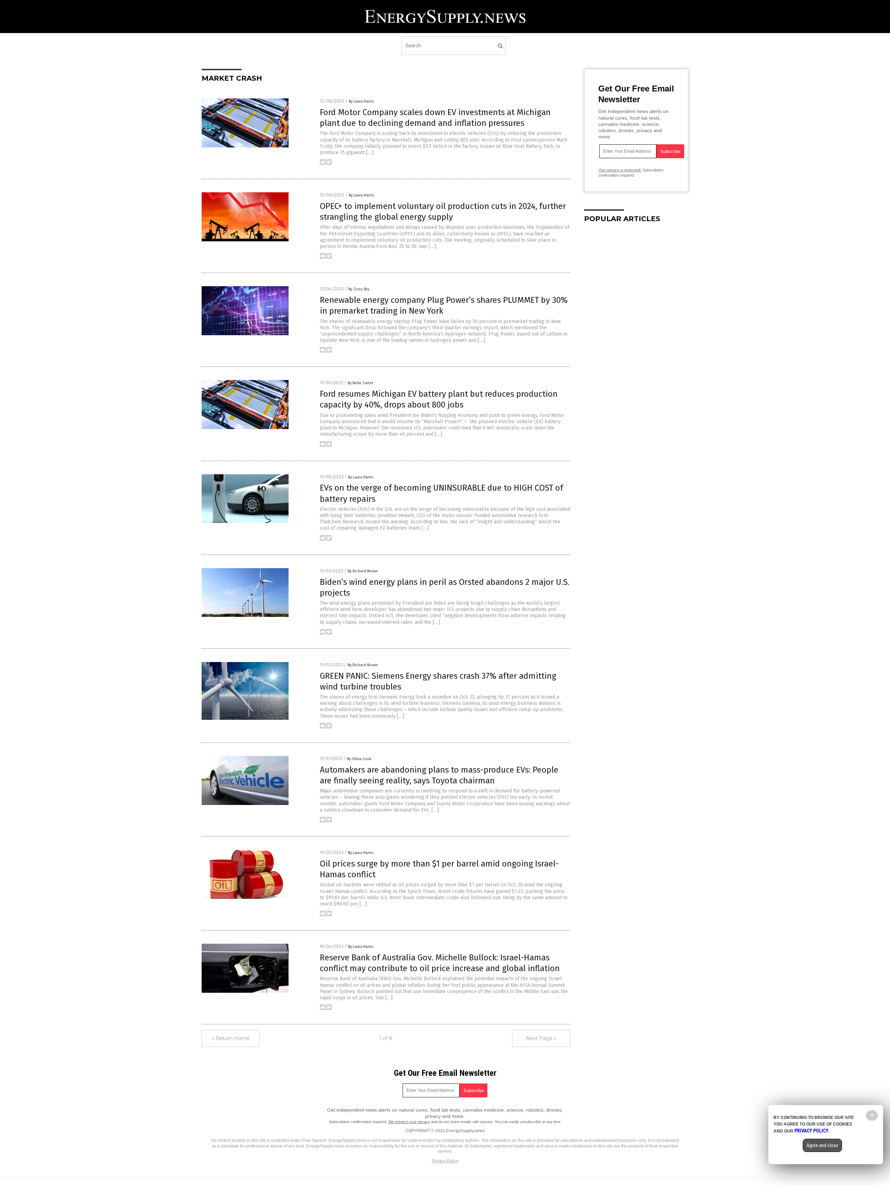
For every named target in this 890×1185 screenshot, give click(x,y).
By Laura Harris (361, 101)
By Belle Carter (360, 383)
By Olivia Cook (359, 759)
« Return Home (231, 1038)
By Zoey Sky (358, 289)
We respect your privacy (409, 1122)
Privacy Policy (445, 1161)
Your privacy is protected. (619, 170)
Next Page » (541, 1038)
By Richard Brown (363, 571)
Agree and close (822, 1145)
